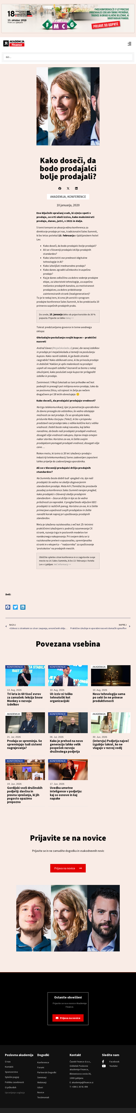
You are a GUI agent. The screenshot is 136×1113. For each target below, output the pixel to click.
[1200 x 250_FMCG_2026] (68, 31)
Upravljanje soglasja (15, 1092)
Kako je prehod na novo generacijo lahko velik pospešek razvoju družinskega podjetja (66, 746)
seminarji (41, 1077)
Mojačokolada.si (62, 348)
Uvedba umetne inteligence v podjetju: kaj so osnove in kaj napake (66, 793)
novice (40, 1092)
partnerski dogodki (46, 1072)
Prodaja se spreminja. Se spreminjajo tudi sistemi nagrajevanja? (24, 744)
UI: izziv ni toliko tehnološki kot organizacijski (61, 697)
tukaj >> (70, 317)
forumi (40, 1067)
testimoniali (43, 1097)
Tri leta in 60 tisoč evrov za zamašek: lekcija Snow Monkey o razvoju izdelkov (25, 699)
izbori (40, 1087)
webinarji (41, 1082)
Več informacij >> (62, 564)
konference (43, 1062)
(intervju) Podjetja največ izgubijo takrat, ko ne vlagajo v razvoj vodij (111, 744)
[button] (60, 188)
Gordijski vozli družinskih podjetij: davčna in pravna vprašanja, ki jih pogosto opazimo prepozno (24, 795)
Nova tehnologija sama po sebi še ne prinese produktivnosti (109, 697)
